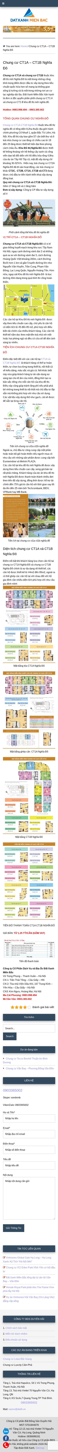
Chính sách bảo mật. (16, 1328)
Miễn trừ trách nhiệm (16, 1334)
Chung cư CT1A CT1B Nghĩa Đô (20, 125)
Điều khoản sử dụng (16, 1339)
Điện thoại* (9, 1143)
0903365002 (12, 1090)
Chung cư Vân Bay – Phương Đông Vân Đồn (30, 1068)
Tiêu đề (7, 1159)
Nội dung (8, 1175)
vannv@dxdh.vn (17, 1409)
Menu (29, 3)
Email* (6, 1128)
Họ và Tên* (9, 1112)
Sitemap (40, 1448)
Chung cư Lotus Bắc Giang (17, 1359)
